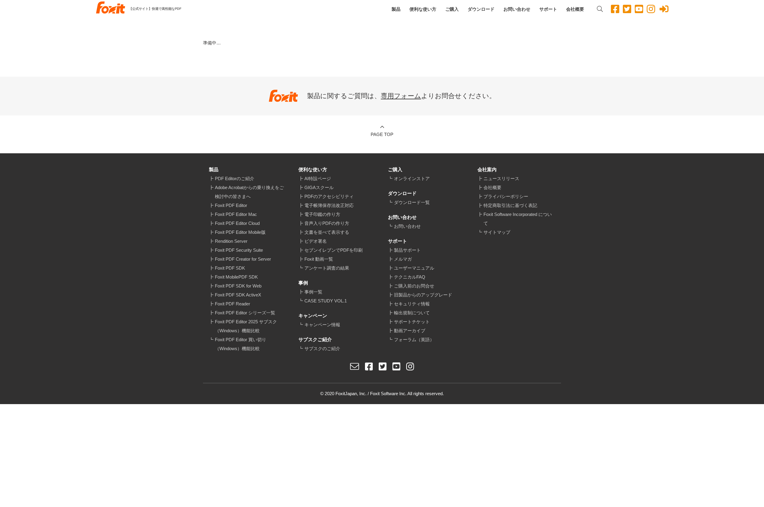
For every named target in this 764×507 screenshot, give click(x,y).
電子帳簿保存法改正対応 (329, 205)
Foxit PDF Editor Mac (236, 214)
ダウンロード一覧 (412, 202)
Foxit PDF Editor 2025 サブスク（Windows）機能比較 (246, 326)
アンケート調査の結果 (326, 267)
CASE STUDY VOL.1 (325, 300)
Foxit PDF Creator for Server (243, 259)
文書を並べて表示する (326, 232)
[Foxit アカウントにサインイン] (664, 9)
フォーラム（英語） (414, 339)
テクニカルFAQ (409, 276)
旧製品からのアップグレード (423, 294)
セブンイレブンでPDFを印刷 (333, 250)
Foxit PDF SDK (230, 267)
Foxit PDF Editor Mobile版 (240, 232)
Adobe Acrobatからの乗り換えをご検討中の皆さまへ (249, 192)
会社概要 (575, 9)
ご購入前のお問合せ (414, 285)
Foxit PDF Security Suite (239, 250)
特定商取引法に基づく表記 (510, 205)
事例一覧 (313, 291)
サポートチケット (412, 321)
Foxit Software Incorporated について (517, 219)
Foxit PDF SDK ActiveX (238, 294)
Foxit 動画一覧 (318, 259)
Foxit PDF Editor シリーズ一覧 (245, 312)
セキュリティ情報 (412, 303)
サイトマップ (496, 232)
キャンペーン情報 (322, 324)
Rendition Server (231, 241)
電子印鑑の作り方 (322, 214)
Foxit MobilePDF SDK (236, 276)
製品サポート (407, 250)
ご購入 (452, 9)
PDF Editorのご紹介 (234, 178)
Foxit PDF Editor (231, 205)
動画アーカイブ (409, 330)
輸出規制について (412, 312)
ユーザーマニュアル (414, 267)
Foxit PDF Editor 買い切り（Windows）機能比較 (240, 344)
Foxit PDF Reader (232, 303)
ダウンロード (481, 9)
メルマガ (403, 259)
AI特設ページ (317, 178)
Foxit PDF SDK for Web (238, 285)
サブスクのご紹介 (322, 348)
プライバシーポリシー (505, 196)
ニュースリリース (501, 178)
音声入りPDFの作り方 (326, 223)
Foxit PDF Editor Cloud (237, 223)
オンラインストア (412, 178)
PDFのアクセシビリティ (329, 196)
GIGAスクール (319, 187)
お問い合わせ (516, 9)
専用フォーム (401, 96)
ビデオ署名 (315, 241)
